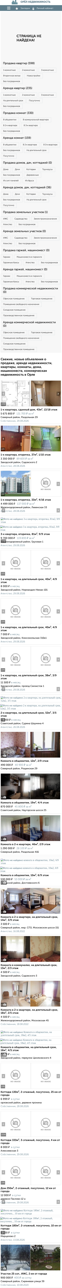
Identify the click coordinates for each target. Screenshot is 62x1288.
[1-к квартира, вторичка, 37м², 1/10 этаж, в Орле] (16, 451)
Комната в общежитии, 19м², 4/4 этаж (25, 803)
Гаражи (6, 257)
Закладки (25, 8)
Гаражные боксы (11, 263)
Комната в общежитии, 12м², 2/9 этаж (24, 761)
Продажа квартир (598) (19, 63)
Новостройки (33, 76)
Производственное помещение (18, 316)
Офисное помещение (13, 299)
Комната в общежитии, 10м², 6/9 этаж (25, 875)
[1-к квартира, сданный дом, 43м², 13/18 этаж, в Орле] (16, 406)
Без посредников (11, 81)
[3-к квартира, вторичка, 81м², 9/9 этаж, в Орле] (31, 522)
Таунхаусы (47, 169)
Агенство (7, 224)
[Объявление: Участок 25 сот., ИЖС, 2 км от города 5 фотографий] (30, 1270)
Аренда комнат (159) (17, 137)
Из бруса (29, 181)
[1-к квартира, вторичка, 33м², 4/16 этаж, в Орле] (16, 496)
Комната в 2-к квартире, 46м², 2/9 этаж (25, 844)
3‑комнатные (47, 70)
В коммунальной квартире (36, 120)
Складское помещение (14, 310)
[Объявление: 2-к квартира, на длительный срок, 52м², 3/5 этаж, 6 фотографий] (31, 700)
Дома (5, 169)
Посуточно (34, 101)
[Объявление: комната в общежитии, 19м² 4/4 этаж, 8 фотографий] (30, 799)
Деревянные (33, 175)
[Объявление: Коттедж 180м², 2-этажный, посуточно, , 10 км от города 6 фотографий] (31, 1213)
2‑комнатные (28, 70)
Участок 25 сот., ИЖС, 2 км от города (24, 1274)
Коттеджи (31, 169)
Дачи (17, 169)
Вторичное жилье (11, 76)
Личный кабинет (45, 8)
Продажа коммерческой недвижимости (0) (30, 290)
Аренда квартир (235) (17, 88)
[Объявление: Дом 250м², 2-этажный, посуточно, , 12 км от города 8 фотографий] (16, 1185)
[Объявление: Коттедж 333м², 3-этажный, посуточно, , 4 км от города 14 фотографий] (16, 1136)
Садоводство (20, 219)
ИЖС (5, 219)
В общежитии (9, 120)
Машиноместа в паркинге (29, 257)
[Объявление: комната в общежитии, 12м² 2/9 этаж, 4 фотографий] (30, 757)
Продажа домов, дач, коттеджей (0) (27, 162)
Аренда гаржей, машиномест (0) (25, 269)
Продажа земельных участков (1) (25, 212)
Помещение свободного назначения (21, 304)
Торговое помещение (41, 299)
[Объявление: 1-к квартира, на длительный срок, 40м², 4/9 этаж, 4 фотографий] (16, 576)
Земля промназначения (45, 219)
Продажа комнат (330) (18, 113)
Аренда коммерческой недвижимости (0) (29, 324)
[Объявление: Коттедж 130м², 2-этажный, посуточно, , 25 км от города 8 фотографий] (16, 1088)
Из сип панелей (11, 181)
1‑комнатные (9, 70)
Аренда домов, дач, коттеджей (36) (27, 187)
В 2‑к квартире (10, 125)
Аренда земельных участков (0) (24, 231)
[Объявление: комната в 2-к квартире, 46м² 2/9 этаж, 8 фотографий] (30, 841)
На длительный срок (13, 101)
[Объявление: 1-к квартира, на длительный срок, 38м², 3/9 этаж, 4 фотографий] (16, 672)
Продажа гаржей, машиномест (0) (26, 250)
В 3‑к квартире (31, 125)
